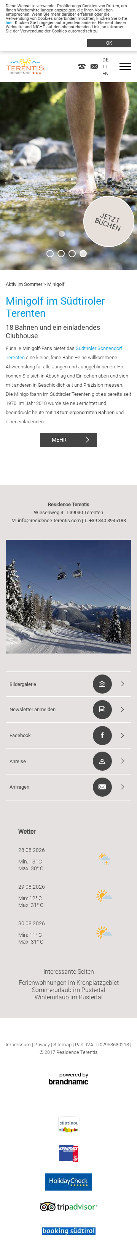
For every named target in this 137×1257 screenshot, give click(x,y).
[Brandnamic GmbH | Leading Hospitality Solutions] (68, 1079)
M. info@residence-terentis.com (46, 520)
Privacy (42, 1044)
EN (105, 73)
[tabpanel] (68, 176)
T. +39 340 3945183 (105, 520)
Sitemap (62, 1044)
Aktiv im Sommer (24, 284)
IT (105, 66)
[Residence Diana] (25, 72)
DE (105, 60)
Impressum (18, 1044)
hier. (10, 22)
